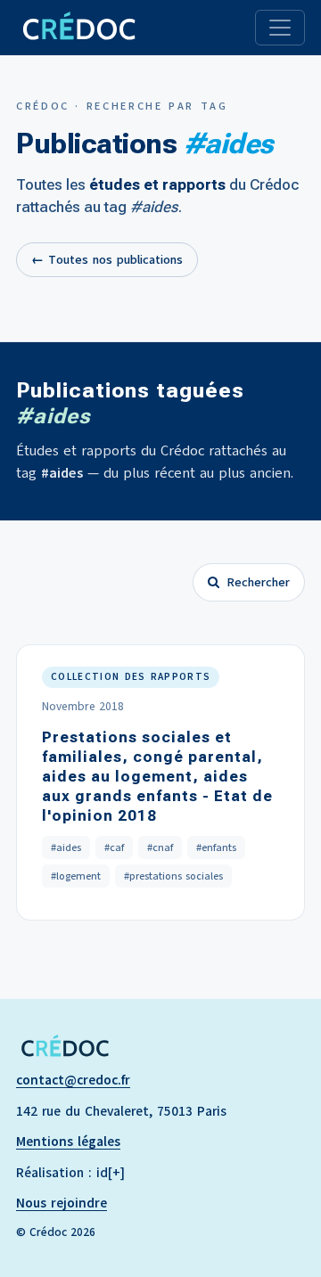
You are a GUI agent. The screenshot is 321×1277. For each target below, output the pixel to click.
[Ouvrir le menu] (280, 27)
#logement (76, 876)
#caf (114, 847)
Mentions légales (68, 1141)
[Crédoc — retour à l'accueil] (78, 27)
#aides (66, 847)
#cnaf (160, 847)
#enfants (216, 847)
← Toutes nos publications (107, 259)
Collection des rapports (130, 677)
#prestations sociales (173, 876)
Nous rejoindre (61, 1203)
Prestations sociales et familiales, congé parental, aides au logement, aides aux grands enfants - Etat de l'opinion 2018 (157, 776)
